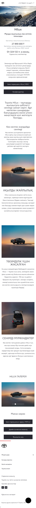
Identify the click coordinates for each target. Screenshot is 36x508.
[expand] (34, 3)
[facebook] (3, 487)
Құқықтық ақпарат (8, 494)
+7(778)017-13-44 (24, 3)
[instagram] (6, 487)
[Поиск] (32, 3)
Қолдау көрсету (7, 460)
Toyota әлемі (6, 468)
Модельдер (5, 455)
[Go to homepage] (2, 3)
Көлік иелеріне (7, 464)
